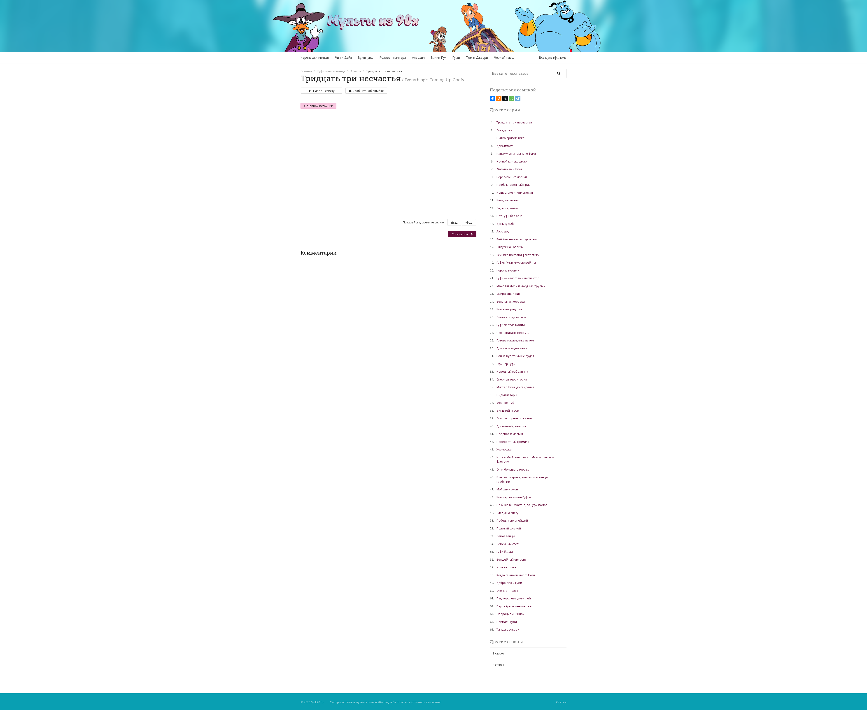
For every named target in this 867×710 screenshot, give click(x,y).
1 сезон (356, 71)
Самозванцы (505, 536)
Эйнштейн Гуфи (507, 410)
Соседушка (460, 234)
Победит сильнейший (512, 520)
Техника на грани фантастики (518, 255)
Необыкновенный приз (513, 185)
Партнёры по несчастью (514, 606)
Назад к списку (324, 91)
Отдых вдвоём (507, 208)
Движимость (505, 146)
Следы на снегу (507, 513)
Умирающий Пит (508, 294)
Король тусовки (507, 270)
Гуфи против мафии (510, 325)
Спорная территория (511, 379)
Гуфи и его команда (331, 71)
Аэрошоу (502, 231)
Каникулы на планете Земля (516, 153)
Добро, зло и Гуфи (509, 583)
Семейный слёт (507, 544)
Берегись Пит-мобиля (511, 177)
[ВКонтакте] (492, 98)
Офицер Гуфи (505, 364)
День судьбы (505, 224)
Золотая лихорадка (510, 301)
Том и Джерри (477, 57)
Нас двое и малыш (509, 434)
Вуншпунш (365, 57)
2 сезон (498, 665)
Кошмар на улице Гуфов (513, 497)
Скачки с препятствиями (514, 418)
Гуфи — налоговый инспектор (517, 278)
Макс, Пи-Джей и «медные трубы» (520, 286)
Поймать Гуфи (506, 622)
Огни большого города (512, 469)
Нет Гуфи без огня (509, 216)
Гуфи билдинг (506, 552)
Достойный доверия (511, 426)
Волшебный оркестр (511, 559)
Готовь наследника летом (515, 340)
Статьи (561, 702)
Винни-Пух (438, 57)
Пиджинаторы (506, 395)
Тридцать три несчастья (514, 122)
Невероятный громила (512, 442)
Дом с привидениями (511, 348)
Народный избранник (512, 371)
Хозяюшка (504, 449)
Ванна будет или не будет (515, 356)
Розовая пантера (393, 57)
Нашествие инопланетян (514, 192)
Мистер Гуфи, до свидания (515, 387)
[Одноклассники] (498, 98)
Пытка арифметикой (511, 138)
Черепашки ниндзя (315, 57)
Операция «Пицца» (510, 614)
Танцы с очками (507, 629)
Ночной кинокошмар (511, 161)
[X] (505, 98)
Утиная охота (506, 567)
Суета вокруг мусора (511, 317)
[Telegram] (517, 98)
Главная (306, 71)
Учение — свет (507, 591)
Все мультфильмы (552, 57)
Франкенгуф (505, 403)
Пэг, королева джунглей (513, 598)
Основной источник (318, 106)
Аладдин (418, 57)
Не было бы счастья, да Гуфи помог (521, 505)
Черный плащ (504, 57)
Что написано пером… (512, 333)
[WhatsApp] (511, 98)
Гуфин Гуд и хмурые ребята (516, 262)
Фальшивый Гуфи (509, 169)
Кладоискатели (507, 200)
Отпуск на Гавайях (509, 247)
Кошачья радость (509, 309)
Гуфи (456, 57)
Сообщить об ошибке (368, 91)
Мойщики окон (507, 489)
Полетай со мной (508, 528)
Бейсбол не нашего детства (516, 239)
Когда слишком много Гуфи (515, 575)
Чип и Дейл (343, 57)
